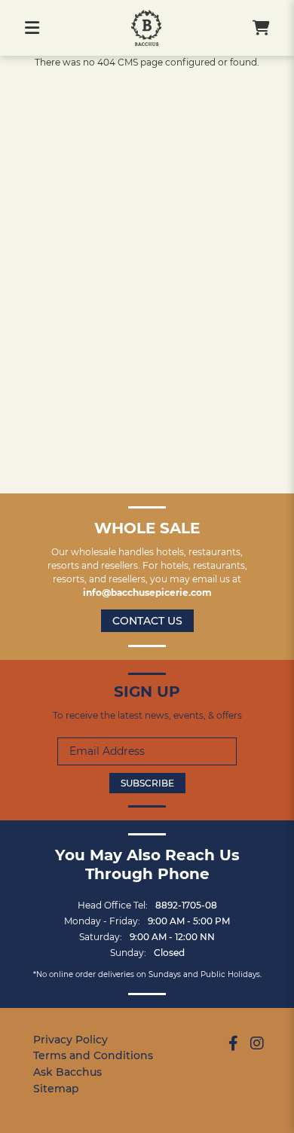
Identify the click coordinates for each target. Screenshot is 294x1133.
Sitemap (56, 1088)
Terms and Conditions (93, 1055)
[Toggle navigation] (32, 28)
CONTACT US (147, 621)
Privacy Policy (70, 1039)
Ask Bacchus (67, 1072)
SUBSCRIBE (147, 783)
